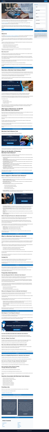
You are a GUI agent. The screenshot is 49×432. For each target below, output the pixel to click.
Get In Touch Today (17, 29)
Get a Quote (16, 14)
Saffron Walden (8, 392)
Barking (11, 392)
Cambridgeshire (4, 392)
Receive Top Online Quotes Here (17, 173)
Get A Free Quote (17, 417)
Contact (46, 1)
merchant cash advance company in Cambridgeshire (11, 35)
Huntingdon (19, 422)
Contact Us (17, 353)
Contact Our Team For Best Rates (17, 67)
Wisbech (19, 427)
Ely (2, 425)
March (18, 423)
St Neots (3, 426)
